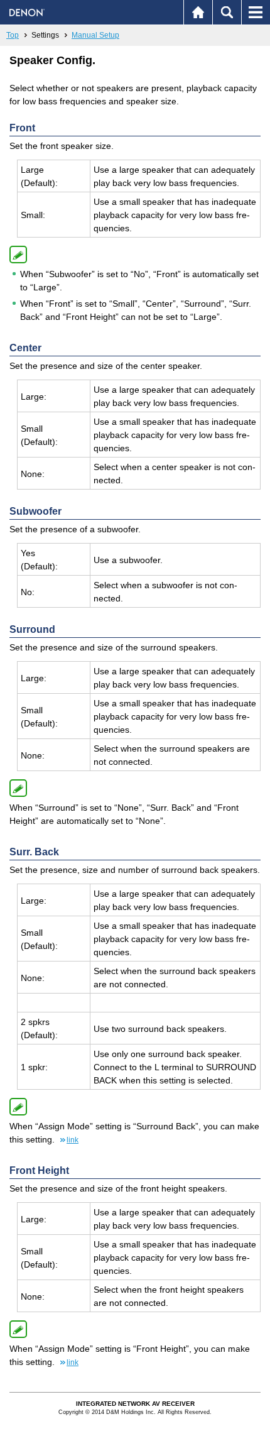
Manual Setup (95, 35)
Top (12, 35)
